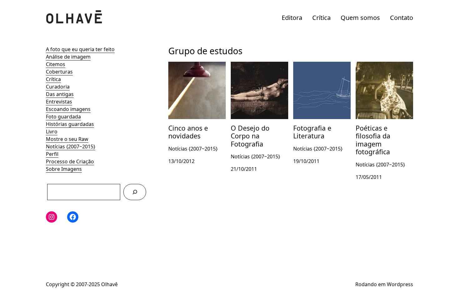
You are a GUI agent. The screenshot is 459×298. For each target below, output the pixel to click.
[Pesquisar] (134, 192)
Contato (401, 17)
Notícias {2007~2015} (70, 146)
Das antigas (60, 94)
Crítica (321, 17)
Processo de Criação (70, 161)
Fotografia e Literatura (320, 65)
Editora (292, 17)
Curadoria (58, 86)
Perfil (52, 154)
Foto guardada (63, 116)
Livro (51, 131)
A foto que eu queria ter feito (80, 49)
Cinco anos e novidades (196, 65)
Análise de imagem (68, 56)
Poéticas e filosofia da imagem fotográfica (381, 69)
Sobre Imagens (64, 169)
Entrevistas (59, 101)
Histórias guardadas (70, 124)
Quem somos (360, 17)
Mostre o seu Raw (67, 139)
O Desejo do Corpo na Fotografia (257, 69)
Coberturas (59, 71)
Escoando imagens (68, 109)
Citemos (55, 64)
